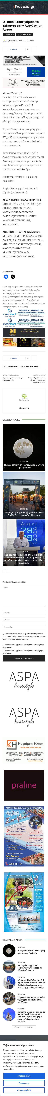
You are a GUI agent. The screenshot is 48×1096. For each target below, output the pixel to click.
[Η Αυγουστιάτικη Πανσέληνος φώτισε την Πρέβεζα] (24, 447)
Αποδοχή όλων (24, 1076)
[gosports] (5, 40)
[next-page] (8, 571)
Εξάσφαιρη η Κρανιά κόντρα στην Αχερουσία (13, 379)
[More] (34, 49)
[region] (24, 1068)
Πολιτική (24, 551)
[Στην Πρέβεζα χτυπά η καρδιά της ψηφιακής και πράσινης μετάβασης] (9, 998)
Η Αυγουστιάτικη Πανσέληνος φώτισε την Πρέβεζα (24, 466)
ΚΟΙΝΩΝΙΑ (24, 461)
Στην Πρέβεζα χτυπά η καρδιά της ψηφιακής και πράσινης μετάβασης (31, 999)
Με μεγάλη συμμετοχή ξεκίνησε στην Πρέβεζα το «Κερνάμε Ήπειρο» (24, 514)
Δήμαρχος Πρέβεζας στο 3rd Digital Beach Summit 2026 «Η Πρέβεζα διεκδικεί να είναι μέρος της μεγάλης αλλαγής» (24, 558)
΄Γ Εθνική (8, 34)
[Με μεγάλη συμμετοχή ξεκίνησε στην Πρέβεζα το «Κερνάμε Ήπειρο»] (24, 495)
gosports (13, 41)
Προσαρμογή (24, 1083)
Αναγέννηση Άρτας (30, 366)
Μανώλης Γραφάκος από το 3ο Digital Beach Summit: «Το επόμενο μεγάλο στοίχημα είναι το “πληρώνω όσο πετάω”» (31, 1017)
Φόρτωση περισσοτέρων (23, 1027)
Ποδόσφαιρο (25, 34)
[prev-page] (4, 571)
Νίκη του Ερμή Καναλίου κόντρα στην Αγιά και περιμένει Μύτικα (36, 380)
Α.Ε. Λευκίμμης (11, 366)
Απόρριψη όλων (24, 1090)
